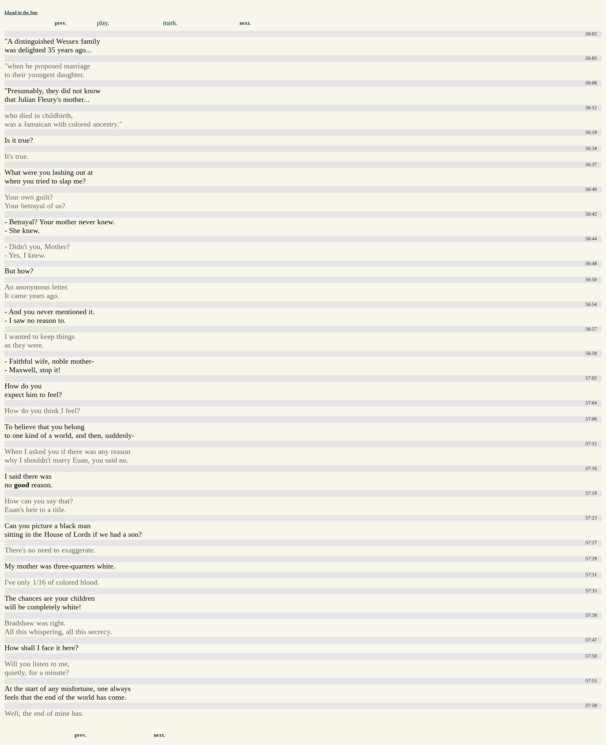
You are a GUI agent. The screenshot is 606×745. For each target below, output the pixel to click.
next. (245, 23)
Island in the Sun (21, 12)
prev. (60, 23)
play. (103, 22)
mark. (170, 22)
